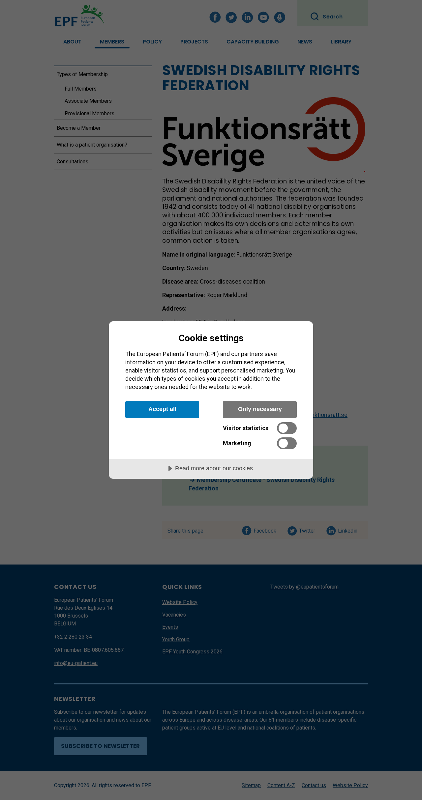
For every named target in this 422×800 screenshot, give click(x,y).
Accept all (162, 409)
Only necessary (260, 409)
